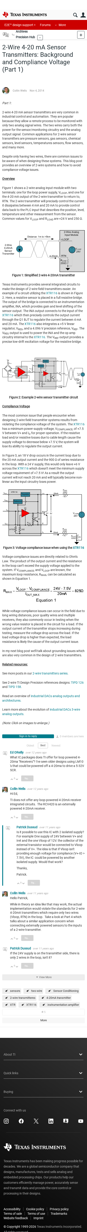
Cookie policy (35, 1209)
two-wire (36, 991)
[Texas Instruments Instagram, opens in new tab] (6, 1122)
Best (43, 745)
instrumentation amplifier (63, 1004)
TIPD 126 (77, 682)
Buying (8, 1092)
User (83, 15)
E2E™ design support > (19, 25)
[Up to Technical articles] (13, 35)
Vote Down (17, 780)
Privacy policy (59, 1209)
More (62, 25)
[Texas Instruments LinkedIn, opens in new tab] (51, 1122)
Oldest (30, 745)
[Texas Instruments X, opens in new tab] (36, 1122)
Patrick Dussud (27, 827)
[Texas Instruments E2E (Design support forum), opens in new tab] (65, 1122)
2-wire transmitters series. (50, 673)
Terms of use (36, 1213)
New (81, 34)
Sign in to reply (28, 736)
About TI (9, 1054)
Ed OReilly (17, 752)
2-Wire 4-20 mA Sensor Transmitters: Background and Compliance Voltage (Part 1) (37, 58)
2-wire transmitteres (22, 997)
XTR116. (40, 337)
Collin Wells (20, 90)
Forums (45, 25)
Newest (56, 745)
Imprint (38, 1218)
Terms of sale (13, 1213)
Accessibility (12, 1209)
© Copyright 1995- (20, 1226)
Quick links (11, 1073)
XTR (12, 1004)
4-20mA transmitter (58, 997)
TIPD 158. (15, 687)
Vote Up (12, 780)
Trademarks (59, 1213)
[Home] (24, 15)
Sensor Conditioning (66, 991)
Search (75, 15)
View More (45, 977)
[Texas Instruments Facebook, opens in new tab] (21, 1122)
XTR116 (51, 293)
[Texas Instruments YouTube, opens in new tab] (80, 1122)
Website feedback (16, 1218)
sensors (15, 991)
